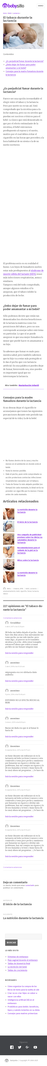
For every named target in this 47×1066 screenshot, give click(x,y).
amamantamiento (9, 591)
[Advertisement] (22, 187)
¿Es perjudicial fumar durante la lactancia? (25, 61)
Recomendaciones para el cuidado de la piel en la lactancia (28, 550)
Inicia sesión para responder (19, 653)
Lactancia (33, 589)
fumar (29, 591)
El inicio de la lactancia (27, 522)
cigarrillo (23, 591)
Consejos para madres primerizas (23, 1013)
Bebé (27, 589)
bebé (18, 591)
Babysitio (14, 1060)
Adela (9, 589)
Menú (40, 6)
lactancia (35, 591)
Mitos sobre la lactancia (28, 560)
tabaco (5, 594)
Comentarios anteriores (12, 618)
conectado (29, 885)
